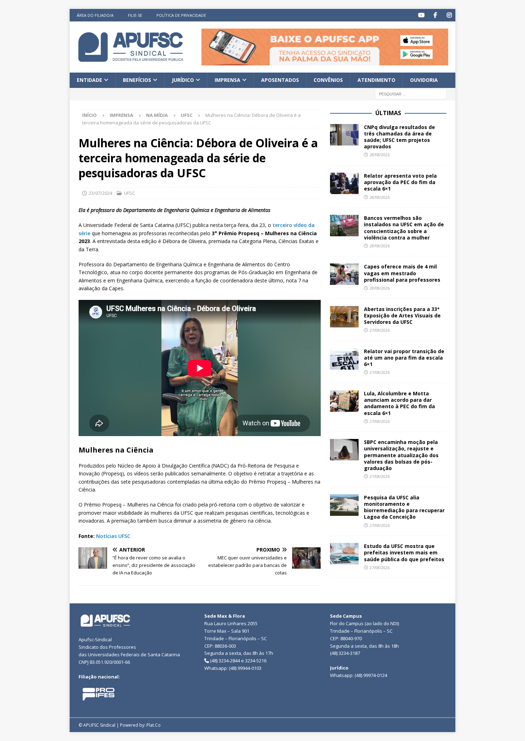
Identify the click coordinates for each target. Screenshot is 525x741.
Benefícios (137, 79)
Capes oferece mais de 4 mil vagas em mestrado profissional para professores (402, 273)
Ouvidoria (424, 79)
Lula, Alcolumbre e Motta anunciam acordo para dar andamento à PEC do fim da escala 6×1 (399, 403)
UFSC (129, 193)
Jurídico (183, 79)
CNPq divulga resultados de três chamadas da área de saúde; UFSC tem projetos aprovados (399, 137)
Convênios (328, 79)
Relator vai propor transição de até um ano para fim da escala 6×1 (404, 357)
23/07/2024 (100, 193)
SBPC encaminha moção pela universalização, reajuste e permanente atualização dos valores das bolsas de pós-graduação (401, 455)
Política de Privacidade (181, 15)
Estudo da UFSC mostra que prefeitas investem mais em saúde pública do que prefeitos (404, 552)
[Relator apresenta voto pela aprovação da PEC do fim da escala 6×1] (344, 183)
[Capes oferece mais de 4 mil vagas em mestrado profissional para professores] (344, 274)
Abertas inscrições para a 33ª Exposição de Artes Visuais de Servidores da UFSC (402, 315)
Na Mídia (157, 115)
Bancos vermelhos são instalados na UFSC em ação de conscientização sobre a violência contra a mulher (404, 227)
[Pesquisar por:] (410, 93)
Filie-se (135, 15)
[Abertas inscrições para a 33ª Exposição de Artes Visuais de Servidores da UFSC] (344, 316)
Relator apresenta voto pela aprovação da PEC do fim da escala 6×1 (400, 182)
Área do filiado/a (95, 15)
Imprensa (227, 79)
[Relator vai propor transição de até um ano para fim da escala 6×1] (344, 359)
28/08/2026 (380, 154)
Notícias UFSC (113, 536)
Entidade (89, 79)
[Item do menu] (421, 15)
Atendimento (376, 79)
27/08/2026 (380, 330)
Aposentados (280, 79)
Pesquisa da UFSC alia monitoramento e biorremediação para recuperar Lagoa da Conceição (404, 507)
